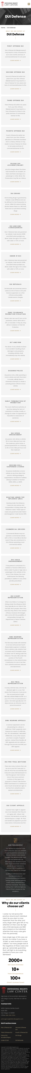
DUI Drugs (18, 1035)
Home (3, 28)
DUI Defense (11, 28)
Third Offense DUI (6, 1032)
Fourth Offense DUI (21, 1032)
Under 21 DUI (5, 1040)
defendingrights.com (14, 1047)
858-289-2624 (10, 1015)
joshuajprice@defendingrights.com (12, 1019)
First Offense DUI (6, 1027)
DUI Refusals (19, 1040)
